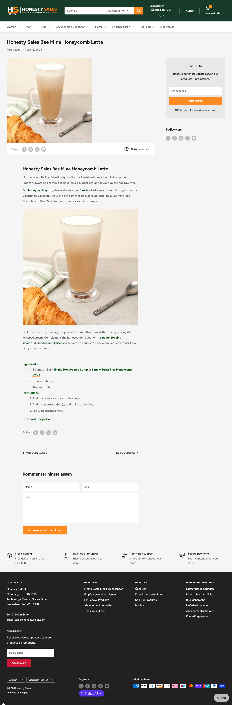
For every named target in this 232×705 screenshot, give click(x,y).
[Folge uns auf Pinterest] (187, 138)
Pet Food (145, 26)
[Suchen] (138, 10)
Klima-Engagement (198, 616)
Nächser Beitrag (125, 452)
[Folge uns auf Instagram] (181, 138)
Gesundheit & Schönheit (70, 26)
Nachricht (141, 605)
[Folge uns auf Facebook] (168, 138)
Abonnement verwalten (98, 605)
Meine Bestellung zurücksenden (103, 588)
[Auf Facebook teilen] (24, 149)
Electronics (167, 26)
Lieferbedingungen (197, 605)
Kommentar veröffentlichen (45, 530)
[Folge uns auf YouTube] (194, 138)
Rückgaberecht (195, 600)
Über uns (140, 588)
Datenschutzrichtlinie (199, 594)
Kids (43, 26)
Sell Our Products (146, 600)
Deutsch (13, 679)
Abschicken (195, 100)
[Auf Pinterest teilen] (30, 149)
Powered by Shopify (17, 692)
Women (11, 26)
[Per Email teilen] (43, 149)
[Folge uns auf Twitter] (174, 138)
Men (28, 26)
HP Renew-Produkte (96, 600)
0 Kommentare (140, 149)
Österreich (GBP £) (38, 679)
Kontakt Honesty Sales (149, 594)
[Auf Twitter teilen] (37, 149)
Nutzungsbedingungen (200, 588)
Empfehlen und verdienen (100, 594)
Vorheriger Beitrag (36, 452)
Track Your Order (94, 611)
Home (99, 26)
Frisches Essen (121, 26)
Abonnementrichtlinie (199, 611)
